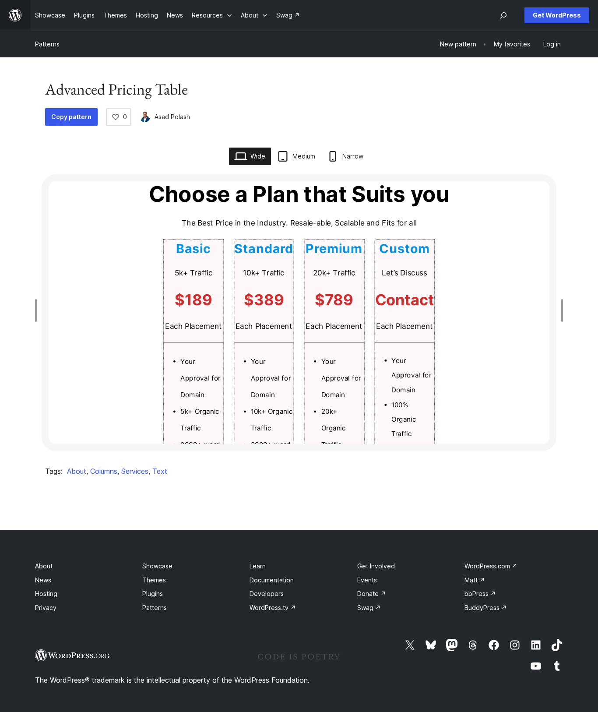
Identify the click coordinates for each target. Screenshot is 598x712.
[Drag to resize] (38, 310)
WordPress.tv (273, 607)
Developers (267, 593)
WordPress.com (490, 566)
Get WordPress (557, 15)
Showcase (157, 566)
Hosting (46, 593)
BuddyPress (485, 607)
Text (159, 471)
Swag (369, 607)
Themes (154, 580)
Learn (258, 566)
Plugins (152, 593)
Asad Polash (172, 116)
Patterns (47, 44)
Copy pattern (71, 116)
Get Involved (376, 566)
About (76, 471)
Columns (103, 471)
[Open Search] (503, 15)
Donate (371, 593)
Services (134, 471)
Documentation (272, 580)
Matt (474, 580)
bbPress (480, 593)
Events (367, 580)
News (43, 580)
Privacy (45, 607)
